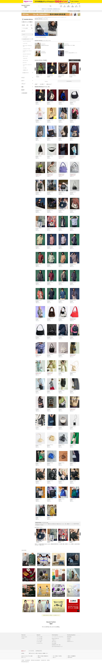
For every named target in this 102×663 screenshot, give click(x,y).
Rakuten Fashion (40, 17)
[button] (41, 70)
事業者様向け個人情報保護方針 (35, 660)
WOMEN (23, 25)
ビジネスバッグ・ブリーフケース (27, 51)
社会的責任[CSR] (43, 660)
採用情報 (48, 660)
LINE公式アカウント (70, 641)
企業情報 (22, 660)
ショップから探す (39, 638)
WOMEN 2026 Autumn (45, 45)
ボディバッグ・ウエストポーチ (27, 46)
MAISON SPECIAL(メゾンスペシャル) (50, 17)
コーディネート (69, 81)
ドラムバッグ (25, 58)
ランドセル (24, 67)
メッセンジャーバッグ (26, 48)
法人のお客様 (54, 643)
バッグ (23, 34)
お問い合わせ (54, 641)
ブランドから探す (39, 636)
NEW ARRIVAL (43, 52)
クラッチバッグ (25, 60)
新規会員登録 (69, 636)
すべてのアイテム (39, 643)
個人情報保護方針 (27, 660)
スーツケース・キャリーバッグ (27, 65)
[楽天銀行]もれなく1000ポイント (64, 3)
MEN (27, 25)
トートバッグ (25, 36)
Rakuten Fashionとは (55, 638)
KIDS (31, 25)
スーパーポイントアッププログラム (57, 636)
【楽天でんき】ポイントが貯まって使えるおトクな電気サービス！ (38, 653)
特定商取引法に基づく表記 (56, 644)
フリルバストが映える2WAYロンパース (71, 52)
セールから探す (39, 641)
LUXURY (22, 638)
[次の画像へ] (80, 69)
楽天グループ (73, 3)
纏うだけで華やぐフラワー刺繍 (69, 45)
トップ (36, 17)
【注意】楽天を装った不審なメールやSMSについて (51, 615)
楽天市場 (78, 3)
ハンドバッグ (25, 43)
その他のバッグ (25, 70)
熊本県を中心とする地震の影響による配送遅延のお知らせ (51, 8)
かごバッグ (24, 62)
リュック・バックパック (27, 41)
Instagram (68, 639)
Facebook (68, 638)
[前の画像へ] (35, 69)
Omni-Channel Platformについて (57, 646)
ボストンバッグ (25, 56)
